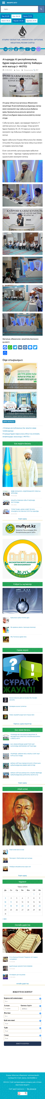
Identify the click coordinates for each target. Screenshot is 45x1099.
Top (43, 1097)
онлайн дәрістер (22, 984)
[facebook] (16, 51)
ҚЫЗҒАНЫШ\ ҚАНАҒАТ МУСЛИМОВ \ (21, 966)
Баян (18, 70)
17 (5, 906)
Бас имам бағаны (22, 730)
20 (22, 906)
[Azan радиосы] (38, 51)
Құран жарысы (9, 421)
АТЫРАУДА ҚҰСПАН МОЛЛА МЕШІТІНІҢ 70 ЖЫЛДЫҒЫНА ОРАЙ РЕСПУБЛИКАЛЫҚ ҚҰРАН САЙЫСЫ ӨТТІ (25, 736)
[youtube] (27, 51)
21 (28, 906)
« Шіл (5, 919)
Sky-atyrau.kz (31, 1089)
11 (11, 902)
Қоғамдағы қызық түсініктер (17, 706)
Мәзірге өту (12, 3)
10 (5, 902)
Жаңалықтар (28, 70)
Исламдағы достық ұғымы (17, 974)
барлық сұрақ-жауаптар (22, 724)
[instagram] (21, 51)
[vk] (33, 51)
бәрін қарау (22, 519)
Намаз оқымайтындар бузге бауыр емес (21, 715)
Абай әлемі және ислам (16, 849)
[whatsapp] (11, 51)
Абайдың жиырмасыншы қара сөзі (20, 866)
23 (40, 906)
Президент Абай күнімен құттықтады (20, 858)
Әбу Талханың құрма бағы (18, 637)
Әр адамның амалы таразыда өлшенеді (22, 627)
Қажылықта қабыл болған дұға (19, 617)
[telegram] (5, 51)
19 (17, 906)
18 (11, 906)
